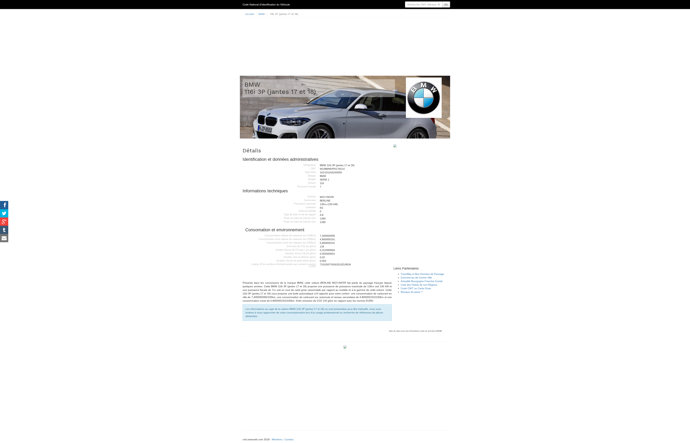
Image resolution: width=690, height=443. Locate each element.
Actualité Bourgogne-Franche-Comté (422, 281)
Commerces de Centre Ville (416, 277)
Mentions (277, 439)
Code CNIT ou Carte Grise (416, 288)
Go (446, 4)
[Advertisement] (345, 45)
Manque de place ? (412, 291)
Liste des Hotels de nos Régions (419, 284)
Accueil (249, 14)
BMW (261, 14)
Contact (289, 439)
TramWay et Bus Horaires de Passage (422, 274)
